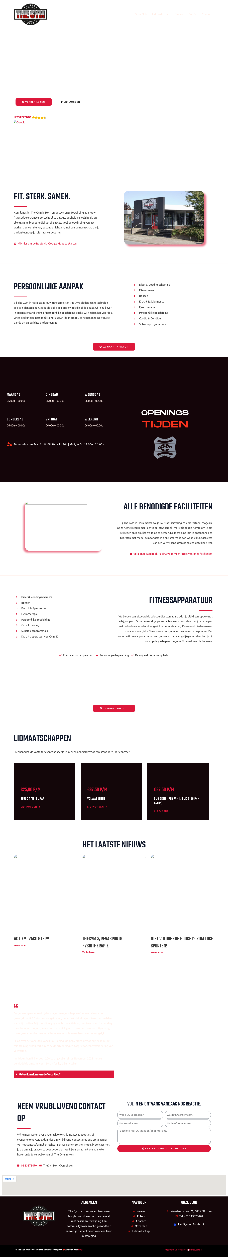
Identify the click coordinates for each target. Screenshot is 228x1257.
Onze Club (141, 14)
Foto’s (192, 14)
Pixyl (80, 1250)
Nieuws (179, 14)
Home (125, 14)
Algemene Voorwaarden (176, 1250)
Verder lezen (20, 945)
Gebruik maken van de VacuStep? (39, 1074)
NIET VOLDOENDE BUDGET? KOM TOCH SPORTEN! (182, 942)
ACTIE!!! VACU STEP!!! (32, 939)
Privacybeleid (195, 1250)
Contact (206, 14)
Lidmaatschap (160, 14)
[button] (30, 120)
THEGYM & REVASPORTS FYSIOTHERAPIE (102, 942)
